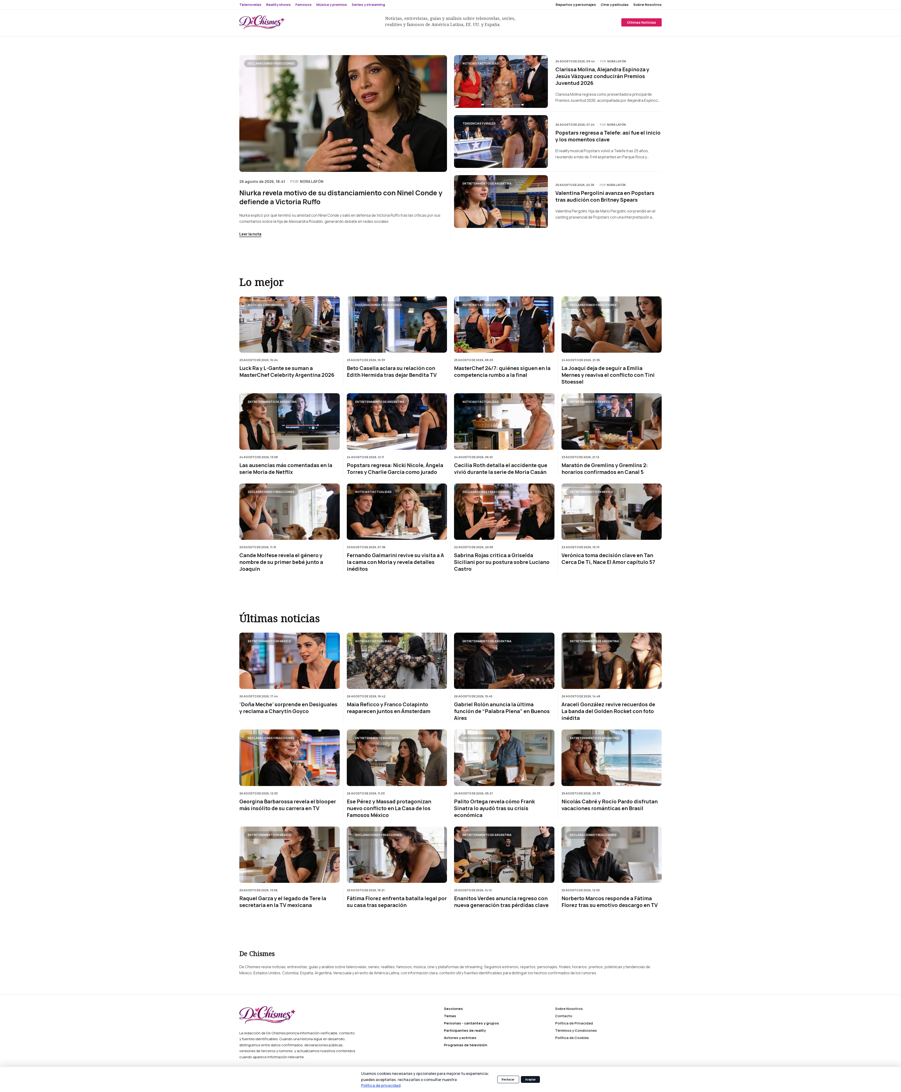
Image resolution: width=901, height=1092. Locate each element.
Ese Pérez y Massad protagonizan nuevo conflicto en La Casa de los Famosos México (389, 808)
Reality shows (278, 4)
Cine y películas (615, 4)
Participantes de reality (465, 1030)
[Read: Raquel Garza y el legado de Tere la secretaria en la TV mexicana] (289, 855)
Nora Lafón (616, 61)
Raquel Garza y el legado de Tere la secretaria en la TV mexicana (282, 902)
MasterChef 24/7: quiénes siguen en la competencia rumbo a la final (502, 371)
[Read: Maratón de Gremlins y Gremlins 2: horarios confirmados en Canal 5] (611, 421)
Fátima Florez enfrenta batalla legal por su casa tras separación (397, 902)
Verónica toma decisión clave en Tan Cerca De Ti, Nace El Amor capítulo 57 (608, 559)
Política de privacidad (381, 1085)
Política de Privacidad (574, 1023)
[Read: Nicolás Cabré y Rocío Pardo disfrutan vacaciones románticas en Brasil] (611, 757)
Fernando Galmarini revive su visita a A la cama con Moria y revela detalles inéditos (395, 562)
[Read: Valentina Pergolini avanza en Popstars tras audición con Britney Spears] (501, 201)
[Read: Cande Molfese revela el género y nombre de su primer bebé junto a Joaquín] (289, 511)
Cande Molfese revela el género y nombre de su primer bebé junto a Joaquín (281, 562)
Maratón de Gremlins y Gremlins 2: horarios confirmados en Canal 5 (604, 468)
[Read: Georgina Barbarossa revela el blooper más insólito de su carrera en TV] (289, 757)
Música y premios (331, 4)
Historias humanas (477, 738)
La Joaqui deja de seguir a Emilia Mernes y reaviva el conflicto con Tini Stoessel (608, 375)
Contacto (563, 1015)
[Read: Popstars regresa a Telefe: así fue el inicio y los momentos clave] (501, 141)
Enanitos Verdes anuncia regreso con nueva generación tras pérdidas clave (501, 902)
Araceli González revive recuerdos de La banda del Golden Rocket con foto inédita (608, 711)
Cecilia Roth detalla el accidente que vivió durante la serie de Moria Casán (500, 468)
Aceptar (530, 1079)
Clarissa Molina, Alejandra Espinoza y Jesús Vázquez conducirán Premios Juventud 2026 (602, 76)
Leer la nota (250, 234)
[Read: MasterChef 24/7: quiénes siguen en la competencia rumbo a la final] (504, 324)
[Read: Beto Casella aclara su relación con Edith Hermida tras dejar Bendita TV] (397, 324)
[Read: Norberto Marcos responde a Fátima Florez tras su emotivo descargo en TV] (611, 855)
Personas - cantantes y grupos (471, 1023)
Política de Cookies (572, 1037)
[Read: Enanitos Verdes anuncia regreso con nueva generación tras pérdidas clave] (504, 855)
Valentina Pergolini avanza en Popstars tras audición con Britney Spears (604, 196)
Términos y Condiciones (576, 1030)
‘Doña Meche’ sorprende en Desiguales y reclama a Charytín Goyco (288, 708)
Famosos (303, 4)
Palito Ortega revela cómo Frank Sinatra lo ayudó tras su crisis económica (494, 808)
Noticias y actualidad (480, 63)
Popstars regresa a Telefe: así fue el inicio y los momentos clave (607, 136)
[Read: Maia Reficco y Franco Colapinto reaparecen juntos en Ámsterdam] (397, 661)
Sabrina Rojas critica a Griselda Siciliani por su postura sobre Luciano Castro (502, 562)
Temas (450, 1015)
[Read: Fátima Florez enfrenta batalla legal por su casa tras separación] (397, 855)
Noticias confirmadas (266, 305)
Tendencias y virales (479, 123)
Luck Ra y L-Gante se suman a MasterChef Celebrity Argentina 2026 (286, 371)
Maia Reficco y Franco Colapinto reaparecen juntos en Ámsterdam (388, 708)
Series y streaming (368, 4)
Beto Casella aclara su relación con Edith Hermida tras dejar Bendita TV (392, 371)
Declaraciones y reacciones (271, 63)
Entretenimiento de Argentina (487, 183)
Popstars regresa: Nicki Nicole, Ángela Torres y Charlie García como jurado (395, 468)
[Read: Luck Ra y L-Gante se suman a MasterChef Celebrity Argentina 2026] (289, 324)
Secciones (453, 1008)
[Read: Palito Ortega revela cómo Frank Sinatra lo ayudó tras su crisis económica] (504, 757)
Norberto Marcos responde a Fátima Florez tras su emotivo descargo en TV (609, 902)
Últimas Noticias (641, 22)
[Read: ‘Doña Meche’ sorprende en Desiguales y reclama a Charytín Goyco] (289, 661)
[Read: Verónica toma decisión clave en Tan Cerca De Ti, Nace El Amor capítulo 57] (611, 511)
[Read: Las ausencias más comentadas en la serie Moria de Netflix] (289, 421)
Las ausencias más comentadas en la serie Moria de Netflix (285, 468)
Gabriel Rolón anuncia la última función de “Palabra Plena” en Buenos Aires (502, 711)
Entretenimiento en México (591, 402)
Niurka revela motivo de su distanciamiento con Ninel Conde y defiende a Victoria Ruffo (340, 197)
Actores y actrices (460, 1037)
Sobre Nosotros (647, 4)
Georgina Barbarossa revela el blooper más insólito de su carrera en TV (287, 805)
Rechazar (508, 1079)
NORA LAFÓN (311, 181)
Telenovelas (250, 4)
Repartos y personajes (576, 4)
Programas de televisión (465, 1045)
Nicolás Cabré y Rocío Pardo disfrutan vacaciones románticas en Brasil (609, 805)
